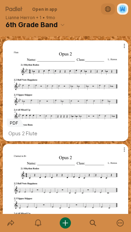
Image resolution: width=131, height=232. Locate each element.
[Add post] (65, 223)
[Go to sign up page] (122, 9)
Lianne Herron (20, 17)
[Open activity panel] (38, 223)
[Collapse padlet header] (62, 25)
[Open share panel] (10, 223)
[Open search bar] (92, 223)
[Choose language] (108, 9)
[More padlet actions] (120, 223)
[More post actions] (119, 48)
